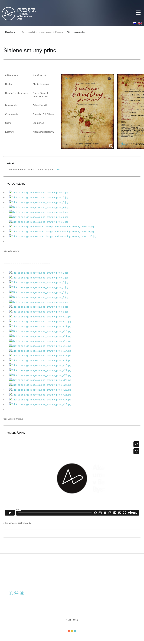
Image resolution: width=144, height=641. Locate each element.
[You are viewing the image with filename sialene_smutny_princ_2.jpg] (38, 197)
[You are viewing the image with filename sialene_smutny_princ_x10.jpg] (40, 316)
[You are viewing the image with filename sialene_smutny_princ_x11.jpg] (40, 321)
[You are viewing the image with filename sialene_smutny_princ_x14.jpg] (40, 336)
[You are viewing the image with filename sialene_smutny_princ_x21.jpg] (40, 370)
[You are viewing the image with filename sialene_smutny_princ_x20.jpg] (40, 365)
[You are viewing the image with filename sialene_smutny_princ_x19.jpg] (40, 360)
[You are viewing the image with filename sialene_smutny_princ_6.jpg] (38, 216)
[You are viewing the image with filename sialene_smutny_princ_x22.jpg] (40, 375)
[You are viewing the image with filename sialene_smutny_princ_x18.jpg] (40, 355)
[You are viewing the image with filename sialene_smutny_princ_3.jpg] (38, 202)
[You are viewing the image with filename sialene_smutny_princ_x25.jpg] (40, 389)
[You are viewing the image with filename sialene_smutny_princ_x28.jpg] (40, 404)
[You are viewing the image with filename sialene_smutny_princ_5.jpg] (38, 212)
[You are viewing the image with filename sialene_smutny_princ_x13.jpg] (40, 331)
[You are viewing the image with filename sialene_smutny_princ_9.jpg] (38, 311)
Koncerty (59, 32)
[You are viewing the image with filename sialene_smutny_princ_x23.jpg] (40, 379)
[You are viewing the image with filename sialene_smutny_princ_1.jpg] (38, 192)
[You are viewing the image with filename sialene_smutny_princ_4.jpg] (38, 207)
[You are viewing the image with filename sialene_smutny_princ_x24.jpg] (40, 384)
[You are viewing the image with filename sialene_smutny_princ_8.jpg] (38, 306)
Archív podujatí (28, 32)
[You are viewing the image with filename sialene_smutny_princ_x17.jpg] (40, 350)
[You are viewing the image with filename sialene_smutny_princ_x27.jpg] (40, 399)
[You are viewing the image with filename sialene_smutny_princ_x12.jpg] (40, 326)
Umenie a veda (45, 32)
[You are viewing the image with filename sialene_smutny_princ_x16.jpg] (40, 345)
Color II (72, 631)
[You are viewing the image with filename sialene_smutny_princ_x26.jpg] (40, 394)
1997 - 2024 (72, 620)
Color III (75, 631)
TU (58, 169)
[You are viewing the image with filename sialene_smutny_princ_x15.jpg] (40, 341)
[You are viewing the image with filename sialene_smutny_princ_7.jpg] (38, 221)
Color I (69, 631)
